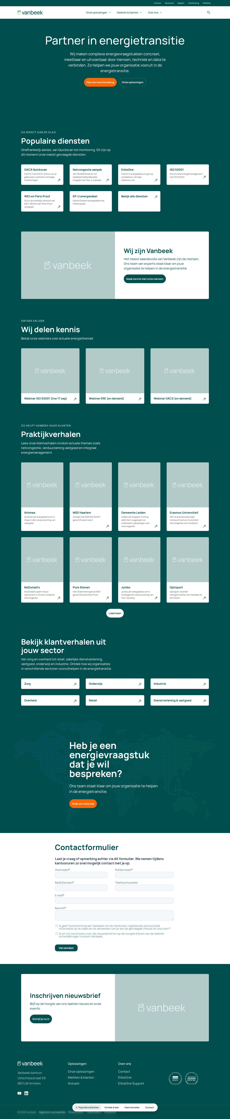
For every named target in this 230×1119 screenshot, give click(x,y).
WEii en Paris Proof (37, 196)
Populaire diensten (89, 1107)
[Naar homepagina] (30, 12)
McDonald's (32, 587)
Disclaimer (110, 1112)
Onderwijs (95, 683)
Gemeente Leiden (133, 512)
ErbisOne (207, 3)
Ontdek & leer (112, 1107)
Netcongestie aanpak (87, 169)
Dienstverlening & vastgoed (172, 700)
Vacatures (169, 3)
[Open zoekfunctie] (208, 12)
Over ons (153, 12)
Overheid (30, 700)
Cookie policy (94, 1112)
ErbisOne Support (131, 1083)
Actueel (73, 1083)
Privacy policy (76, 1112)
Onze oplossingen (96, 12)
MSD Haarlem (82, 512)
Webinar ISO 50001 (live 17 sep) (45, 398)
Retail (93, 700)
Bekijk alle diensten (134, 196)
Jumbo (125, 587)
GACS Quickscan (35, 169)
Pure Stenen (81, 587)
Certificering (193, 3)
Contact (157, 3)
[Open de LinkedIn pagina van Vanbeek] (26, 1093)
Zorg (27, 683)
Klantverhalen (132, 1107)
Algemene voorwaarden (52, 1112)
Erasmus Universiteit (184, 512)
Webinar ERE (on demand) (106, 398)
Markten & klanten (127, 12)
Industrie (160, 683)
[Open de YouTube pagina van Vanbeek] (19, 1093)
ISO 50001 (177, 169)
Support (180, 3)
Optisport (176, 587)
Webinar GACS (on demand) (173, 398)
